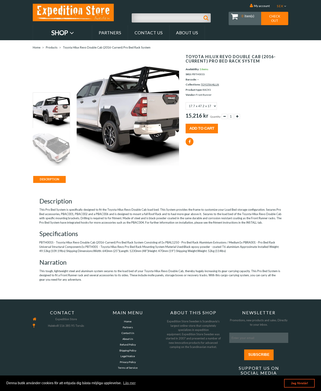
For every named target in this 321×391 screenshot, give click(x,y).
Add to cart (201, 128)
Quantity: (215, 116)
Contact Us (149, 32)
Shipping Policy (127, 350)
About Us (187, 32)
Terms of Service (128, 367)
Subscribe (258, 354)
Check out (274, 18)
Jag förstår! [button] (299, 383)
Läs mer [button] (129, 383)
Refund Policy (128, 344)
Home (36, 47)
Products (51, 47)
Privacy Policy (128, 362)
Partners (110, 32)
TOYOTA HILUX (210, 84)
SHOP (60, 32)
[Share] (189, 142)
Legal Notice (128, 356)
